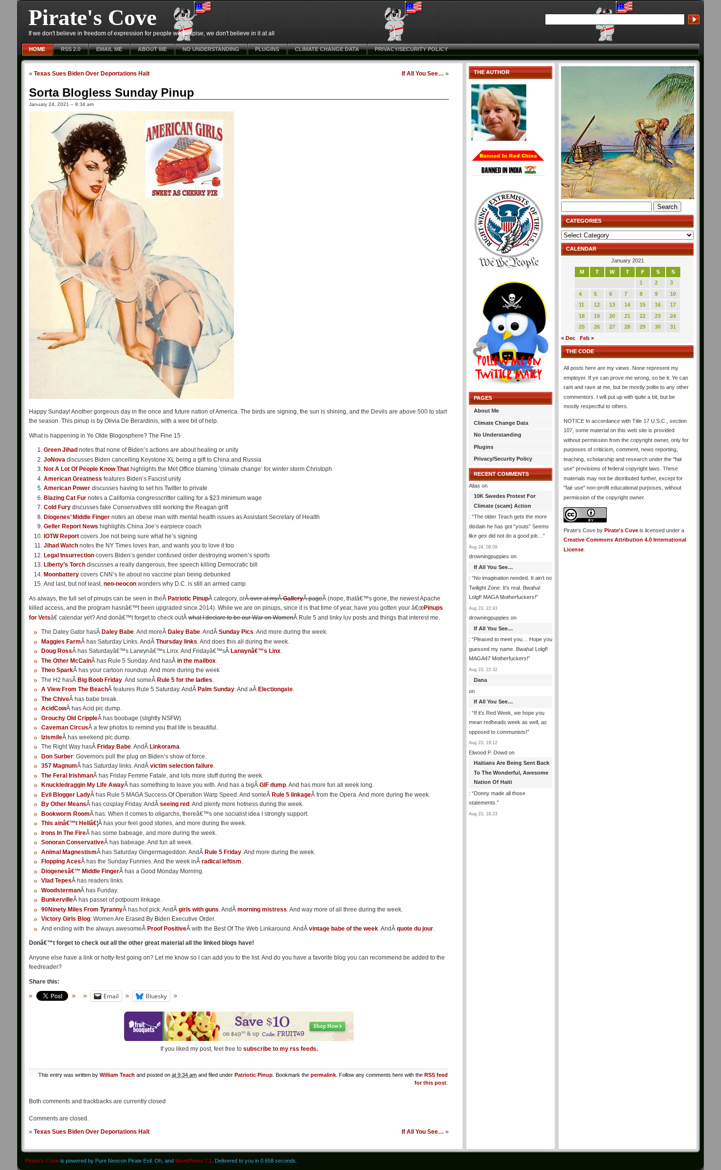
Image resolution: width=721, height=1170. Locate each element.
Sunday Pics (236, 631)
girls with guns (199, 909)
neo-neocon (119, 583)
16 (658, 305)
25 (582, 327)
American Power (67, 488)
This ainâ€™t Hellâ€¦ (69, 823)
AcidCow (53, 708)
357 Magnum (59, 765)
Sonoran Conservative (72, 842)
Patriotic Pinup (188, 598)
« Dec (568, 338)
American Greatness (73, 478)
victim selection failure (181, 765)
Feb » (587, 338)
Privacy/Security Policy (411, 49)
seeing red (174, 804)
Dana (480, 680)
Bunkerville (57, 899)
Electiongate (275, 689)
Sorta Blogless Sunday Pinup (111, 92)
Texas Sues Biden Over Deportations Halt (92, 73)
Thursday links (176, 641)
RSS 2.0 (70, 49)
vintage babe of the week (343, 928)
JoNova (54, 459)
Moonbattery (61, 574)
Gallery (293, 598)
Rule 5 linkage (291, 794)
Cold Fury (57, 507)
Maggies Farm (61, 641)
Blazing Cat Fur (65, 497)
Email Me (109, 49)
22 (642, 316)
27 (612, 327)
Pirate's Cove (92, 17)
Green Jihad (60, 449)
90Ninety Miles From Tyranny (82, 909)
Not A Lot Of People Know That (86, 469)
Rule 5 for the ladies (184, 679)
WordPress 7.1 (193, 1161)
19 (597, 316)
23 (658, 316)
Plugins (267, 49)
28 (627, 327)
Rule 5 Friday (223, 852)
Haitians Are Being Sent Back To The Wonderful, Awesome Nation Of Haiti (511, 772)
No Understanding (210, 49)
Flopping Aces (61, 861)
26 (597, 327)
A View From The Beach (74, 689)
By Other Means (63, 804)
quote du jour (415, 928)
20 (612, 316)
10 (673, 294)
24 (673, 316)
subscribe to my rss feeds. (280, 1048)
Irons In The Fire (63, 833)
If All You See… (423, 73)
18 (582, 316)
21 (627, 316)
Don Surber (57, 756)
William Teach (117, 1075)
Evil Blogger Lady (65, 794)
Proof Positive (166, 928)
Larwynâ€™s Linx (256, 651)
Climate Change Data (327, 49)
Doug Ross (56, 651)
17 (673, 305)
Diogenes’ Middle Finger (77, 517)
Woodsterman (60, 890)
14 (627, 305)
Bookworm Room (65, 813)
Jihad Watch (61, 545)
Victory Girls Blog (65, 918)
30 (658, 327)
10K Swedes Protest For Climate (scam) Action (505, 501)
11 (581, 305)
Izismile (51, 737)
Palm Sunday (216, 689)
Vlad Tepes (56, 880)
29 (642, 327)
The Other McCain (66, 660)
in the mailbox (196, 660)
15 (642, 305)
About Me (152, 49)
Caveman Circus (64, 727)
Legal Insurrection (69, 555)
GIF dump (272, 784)
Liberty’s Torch (64, 564)
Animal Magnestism (69, 852)
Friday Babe (114, 746)
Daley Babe (118, 631)
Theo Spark (57, 670)
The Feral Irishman (67, 775)
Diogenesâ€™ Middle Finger (80, 871)
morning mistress (262, 909)
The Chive (55, 699)
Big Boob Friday (99, 679)
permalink (323, 1075)
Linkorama (165, 746)
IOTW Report (61, 536)
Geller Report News (71, 526)
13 (612, 305)
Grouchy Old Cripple (69, 718)
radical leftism (221, 861)
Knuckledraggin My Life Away (82, 784)
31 (673, 327)
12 (597, 305)
